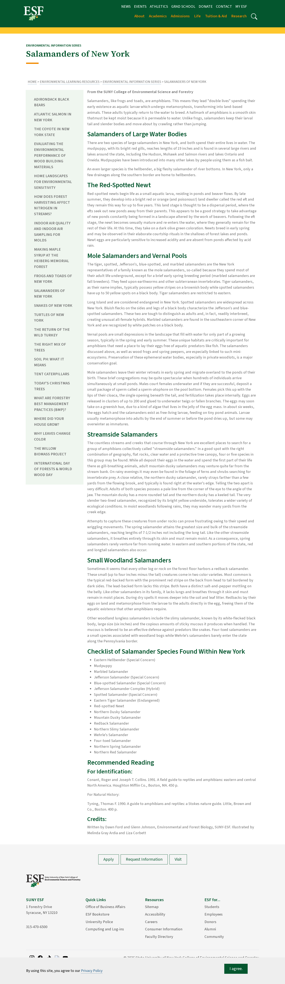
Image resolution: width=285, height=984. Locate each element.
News (126, 6)
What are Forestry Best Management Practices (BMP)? (52, 403)
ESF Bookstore (97, 914)
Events (140, 6)
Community (214, 936)
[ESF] (33, 13)
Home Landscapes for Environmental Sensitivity (53, 181)
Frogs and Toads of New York (53, 278)
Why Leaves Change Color (52, 436)
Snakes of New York (53, 305)
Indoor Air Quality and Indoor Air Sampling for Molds (52, 231)
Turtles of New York (49, 317)
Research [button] (239, 16)
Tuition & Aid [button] (216, 16)
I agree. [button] (236, 969)
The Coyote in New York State (51, 132)
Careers (151, 922)
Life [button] (197, 16)
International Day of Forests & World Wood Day (53, 469)
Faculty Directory (159, 936)
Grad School (183, 6)
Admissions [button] (180, 16)
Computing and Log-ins (105, 929)
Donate (206, 6)
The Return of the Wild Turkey (52, 332)
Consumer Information (163, 929)
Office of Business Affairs (105, 906)
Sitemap (152, 906)
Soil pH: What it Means (49, 362)
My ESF (241, 6)
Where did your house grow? (49, 421)
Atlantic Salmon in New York (52, 117)
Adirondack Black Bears (51, 102)
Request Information (144, 859)
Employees (213, 914)
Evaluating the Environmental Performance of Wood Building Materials (50, 155)
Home (32, 82)
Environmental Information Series (132, 82)
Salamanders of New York (49, 293)
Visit (178, 859)
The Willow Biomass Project (50, 451)
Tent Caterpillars (51, 374)
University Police (99, 922)
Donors (210, 922)
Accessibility (155, 914)
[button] (254, 16)
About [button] (139, 16)
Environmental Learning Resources (70, 82)
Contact (224, 6)
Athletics (159, 6)
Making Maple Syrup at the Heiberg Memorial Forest (51, 258)
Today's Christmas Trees (52, 386)
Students (211, 906)
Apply (108, 859)
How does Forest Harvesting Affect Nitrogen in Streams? (52, 205)
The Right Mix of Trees (50, 347)
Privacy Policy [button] (91, 970)
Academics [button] (158, 16)
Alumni (210, 929)
